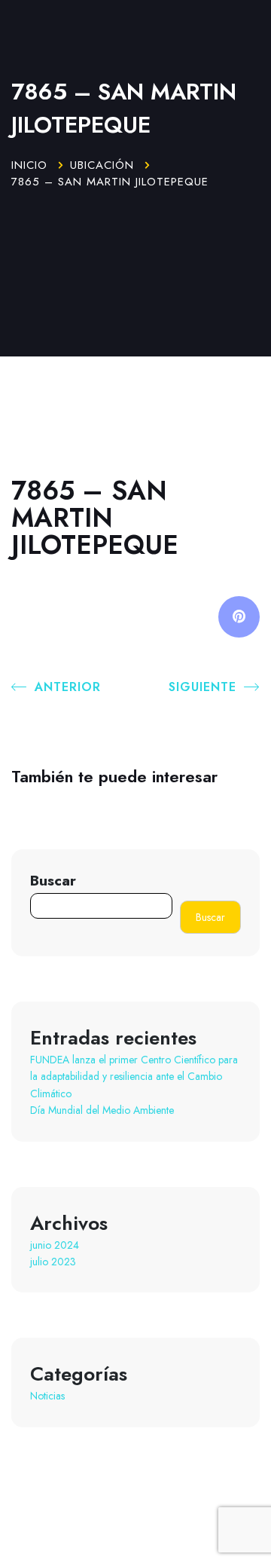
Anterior (68, 687)
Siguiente (202, 687)
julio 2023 (53, 1261)
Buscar (53, 880)
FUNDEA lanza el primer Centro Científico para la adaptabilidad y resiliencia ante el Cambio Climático (134, 1076)
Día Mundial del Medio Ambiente (102, 1110)
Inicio (29, 165)
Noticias (47, 1395)
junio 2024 (54, 1245)
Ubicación (102, 165)
